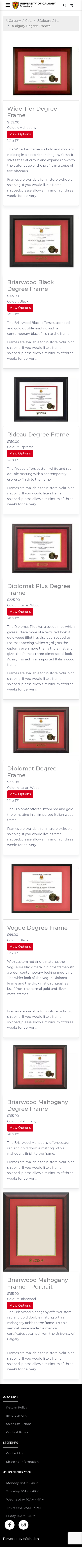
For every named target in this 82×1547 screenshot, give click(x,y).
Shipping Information (22, 1462)
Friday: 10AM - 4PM (20, 1516)
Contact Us (14, 1453)
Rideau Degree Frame (38, 434)
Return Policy (16, 1407)
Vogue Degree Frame (37, 927)
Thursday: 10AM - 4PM (23, 1508)
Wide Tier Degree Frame (32, 112)
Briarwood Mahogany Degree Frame (37, 1105)
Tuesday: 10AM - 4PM (22, 1491)
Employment (16, 1415)
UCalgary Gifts (47, 21)
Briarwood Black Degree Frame (30, 285)
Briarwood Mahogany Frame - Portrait (37, 1283)
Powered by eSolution (21, 1539)
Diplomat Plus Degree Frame (38, 589)
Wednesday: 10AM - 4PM (25, 1499)
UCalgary (13, 21)
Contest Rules (17, 1432)
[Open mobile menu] (7, 5)
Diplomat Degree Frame (32, 772)
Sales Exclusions (18, 1424)
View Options (20, 134)
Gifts (28, 21)
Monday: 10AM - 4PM (22, 1483)
